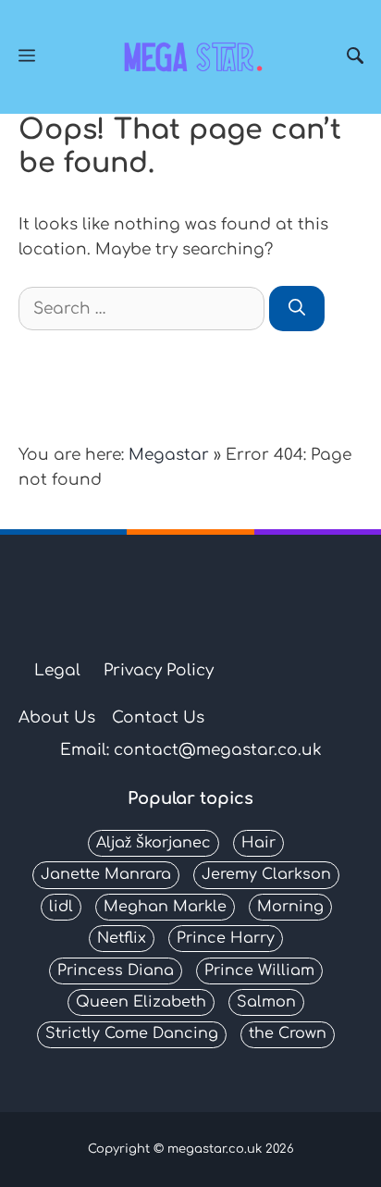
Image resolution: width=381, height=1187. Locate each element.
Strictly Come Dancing (131, 1033)
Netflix (121, 938)
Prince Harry (226, 938)
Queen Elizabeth (141, 1002)
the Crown (287, 1033)
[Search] (355, 57)
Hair (258, 843)
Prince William (259, 970)
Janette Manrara (106, 874)
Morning (290, 906)
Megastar (169, 455)
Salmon (266, 1002)
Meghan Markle (165, 906)
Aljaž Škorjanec (153, 843)
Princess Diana (115, 970)
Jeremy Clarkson (266, 874)
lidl (61, 906)
